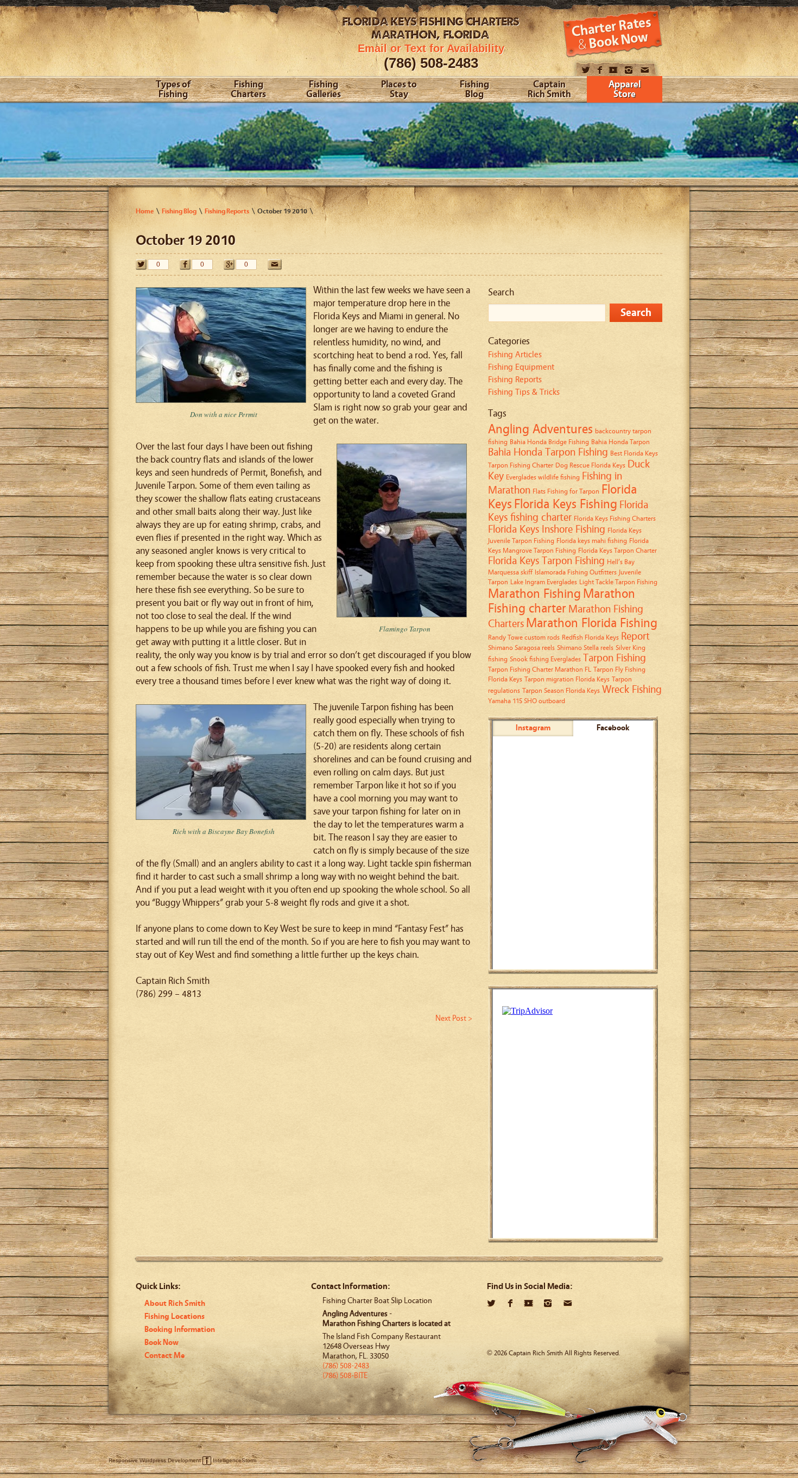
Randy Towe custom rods (524, 637)
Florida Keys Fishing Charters (615, 518)
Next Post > (453, 1018)
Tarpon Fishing (614, 658)
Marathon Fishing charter (561, 601)
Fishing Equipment (521, 367)
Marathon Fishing (534, 593)
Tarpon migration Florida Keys (567, 679)
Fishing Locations (174, 1316)
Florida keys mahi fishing (591, 540)
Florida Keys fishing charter (568, 511)
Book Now (161, 1342)
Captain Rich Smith (549, 90)
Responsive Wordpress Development (155, 1460)
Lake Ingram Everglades (543, 582)
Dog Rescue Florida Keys (590, 465)
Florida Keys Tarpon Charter (617, 550)
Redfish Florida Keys (590, 637)
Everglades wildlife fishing (543, 477)
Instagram (533, 727)
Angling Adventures (540, 429)
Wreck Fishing (632, 690)
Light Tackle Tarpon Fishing (618, 582)
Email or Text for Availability (431, 48)
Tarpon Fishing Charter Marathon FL (539, 669)
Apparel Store (625, 90)
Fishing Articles (515, 354)
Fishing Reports (515, 379)
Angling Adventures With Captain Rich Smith (218, 42)
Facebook (613, 727)
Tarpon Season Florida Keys (561, 690)
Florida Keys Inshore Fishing (546, 529)
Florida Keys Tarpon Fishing (546, 561)
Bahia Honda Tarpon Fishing (548, 452)
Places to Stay (399, 90)
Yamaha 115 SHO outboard (526, 701)
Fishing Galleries (323, 90)
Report (635, 636)
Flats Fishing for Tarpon (566, 491)
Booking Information (179, 1329)
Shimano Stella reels (585, 647)
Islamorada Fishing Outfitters (576, 572)
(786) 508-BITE (345, 1375)
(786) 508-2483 (431, 63)
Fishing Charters (248, 90)
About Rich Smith (174, 1303)
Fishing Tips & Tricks (524, 392)
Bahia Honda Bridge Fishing (549, 442)
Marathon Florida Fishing (591, 623)
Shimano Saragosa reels (521, 647)
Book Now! (612, 34)
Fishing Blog (474, 90)
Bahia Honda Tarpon (620, 442)
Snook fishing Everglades (545, 659)
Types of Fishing (173, 90)
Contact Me (164, 1355)
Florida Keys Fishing (565, 504)
